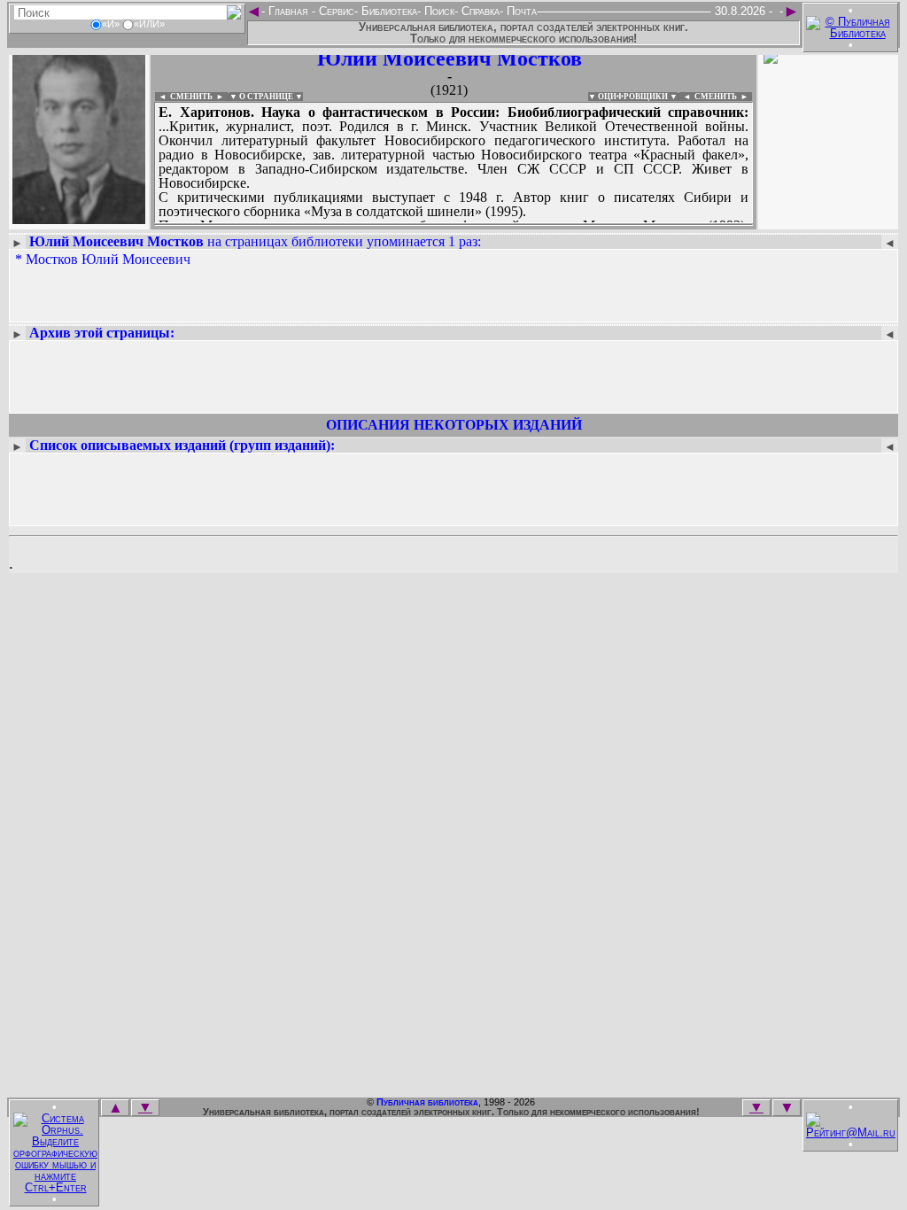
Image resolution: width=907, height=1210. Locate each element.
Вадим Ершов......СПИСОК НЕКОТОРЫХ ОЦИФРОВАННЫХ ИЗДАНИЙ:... (453, 225)
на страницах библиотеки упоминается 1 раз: (255, 241)
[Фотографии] (78, 219)
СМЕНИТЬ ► (723, 96)
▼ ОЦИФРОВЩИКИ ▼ (633, 96)
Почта (520, 11)
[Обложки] (828, 219)
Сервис (334, 11)
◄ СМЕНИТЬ (184, 96)
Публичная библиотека (427, 1102)
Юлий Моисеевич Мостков (449, 58)
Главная (288, 11)
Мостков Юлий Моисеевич (108, 259)
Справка (479, 11)
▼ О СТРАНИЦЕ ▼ (266, 96)
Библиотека (387, 11)
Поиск (437, 11)
